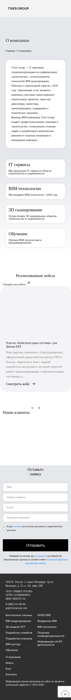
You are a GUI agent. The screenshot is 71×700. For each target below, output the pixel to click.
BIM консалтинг (47, 626)
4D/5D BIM (44, 615)
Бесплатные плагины (19, 615)
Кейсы (9, 662)
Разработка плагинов (19, 638)
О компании (13, 656)
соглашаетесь (40, 556)
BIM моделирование (18, 620)
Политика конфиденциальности (50, 634)
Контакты (11, 674)
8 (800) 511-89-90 (15, 604)
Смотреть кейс (18, 384)
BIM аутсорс (13, 644)
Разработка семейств (19, 632)
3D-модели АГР (15, 626)
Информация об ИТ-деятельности (50, 643)
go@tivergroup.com (16, 608)
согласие (17, 526)
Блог (8, 668)
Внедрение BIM (47, 620)
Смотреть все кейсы (14, 284)
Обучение (12, 650)
